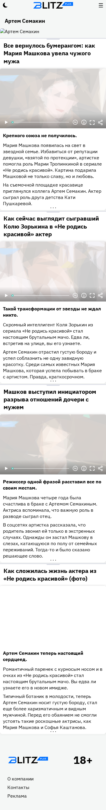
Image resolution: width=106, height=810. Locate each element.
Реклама (17, 796)
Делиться (100, 122)
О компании (20, 779)
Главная (28, 760)
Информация (84, 122)
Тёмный (5, 5)
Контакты (18, 787)
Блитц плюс (53, 5)
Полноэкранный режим (92, 122)
